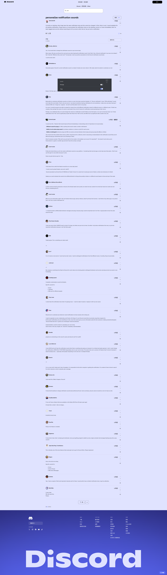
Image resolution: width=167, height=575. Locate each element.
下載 (81, 519)
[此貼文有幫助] (120, 21)
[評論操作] (120, 52)
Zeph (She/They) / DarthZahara (56, 445)
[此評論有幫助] (120, 46)
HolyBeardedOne (53, 397)
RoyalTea (51, 422)
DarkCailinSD (52, 20)
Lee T (50, 251)
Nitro (81, 521)
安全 (111, 521)
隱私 (127, 521)
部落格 (112, 524)
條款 (127, 519)
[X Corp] (48, 33)
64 (120, 33)
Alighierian (51, 433)
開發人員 (112, 533)
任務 (111, 535)
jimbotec (51, 476)
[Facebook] (46, 33)
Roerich (50, 357)
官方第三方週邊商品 (115, 537)
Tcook (50, 410)
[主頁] (9, 2)
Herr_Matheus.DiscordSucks (55, 182)
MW (50, 235)
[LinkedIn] (50, 33)
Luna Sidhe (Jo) (52, 343)
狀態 (81, 524)
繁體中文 (32, 523)
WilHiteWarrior (52, 63)
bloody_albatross (53, 46)
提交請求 (86, 2)
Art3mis (50, 206)
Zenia (50, 74)
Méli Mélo (51, 488)
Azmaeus (51, 386)
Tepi (50, 96)
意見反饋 (80, 2)
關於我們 (97, 519)
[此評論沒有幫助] (120, 50)
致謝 (127, 528)
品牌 (96, 524)
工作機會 (97, 521)
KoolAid (51, 332)
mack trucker (52, 146)
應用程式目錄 (83, 526)
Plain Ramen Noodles (54, 221)
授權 (127, 530)
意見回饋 (112, 526)
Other (88, 6)
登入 (47, 506)
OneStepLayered (52, 277)
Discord (78, 6)
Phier (50, 310)
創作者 (112, 528)
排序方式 (112, 39)
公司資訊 (128, 533)
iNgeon (50, 457)
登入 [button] (157, 2)
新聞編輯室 (97, 526)
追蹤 (116, 17)
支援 (111, 519)
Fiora (50, 162)
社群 (111, 530)
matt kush (51, 262)
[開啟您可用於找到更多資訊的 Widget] (162, 572)
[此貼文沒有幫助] (120, 25)
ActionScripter (52, 119)
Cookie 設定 (128, 524)
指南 (127, 526)
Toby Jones (51, 297)
